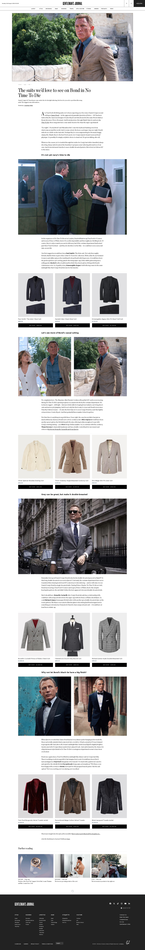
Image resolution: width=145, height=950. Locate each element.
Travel (72, 8)
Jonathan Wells (28, 105)
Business (63, 8)
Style (41, 8)
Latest (33, 8)
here (68, 839)
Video (111, 8)
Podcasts (104, 8)
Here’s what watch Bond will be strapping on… (86, 834)
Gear (56, 8)
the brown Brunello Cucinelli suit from (63, 429)
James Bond (55, 115)
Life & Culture (80, 8)
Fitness (89, 8)
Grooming (49, 8)
